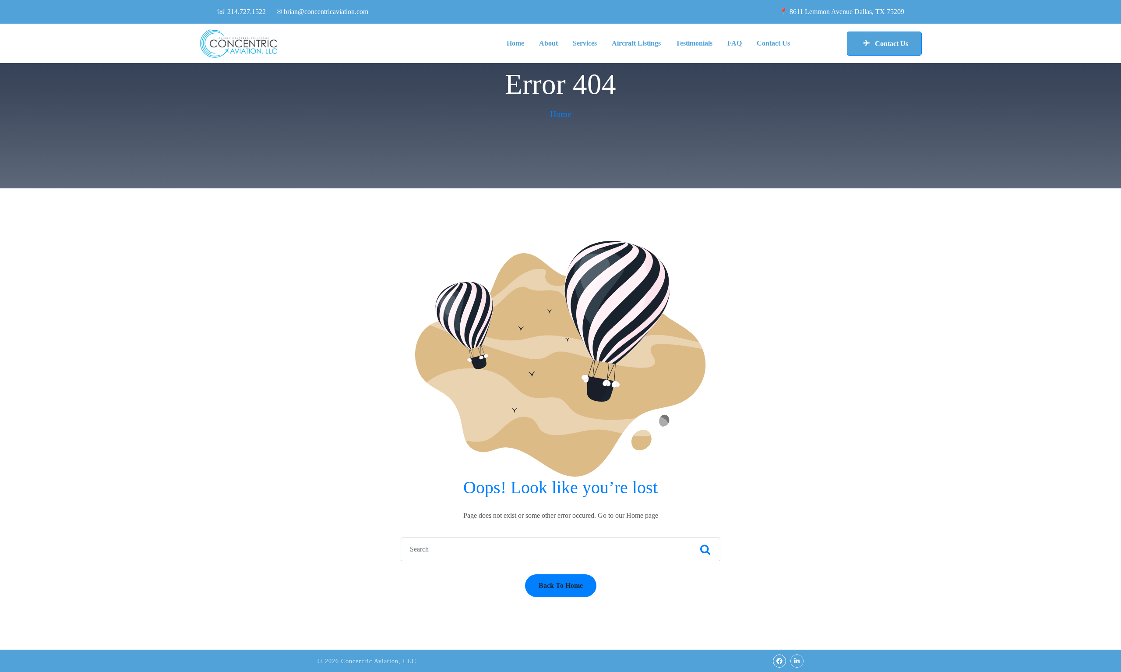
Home (515, 43)
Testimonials (694, 43)
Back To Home (561, 585)
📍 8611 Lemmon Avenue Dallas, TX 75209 (841, 11)
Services (585, 43)
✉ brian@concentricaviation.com (322, 11)
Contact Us (773, 43)
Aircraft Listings (636, 43)
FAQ (734, 43)
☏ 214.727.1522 (241, 11)
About (548, 43)
